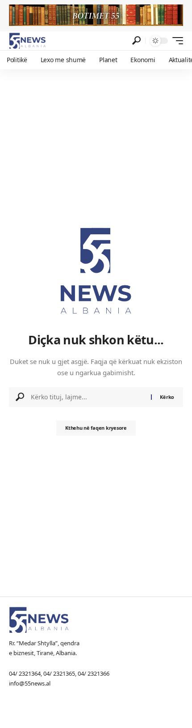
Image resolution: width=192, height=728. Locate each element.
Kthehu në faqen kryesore (96, 427)
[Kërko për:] (87, 397)
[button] (136, 40)
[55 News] (27, 40)
